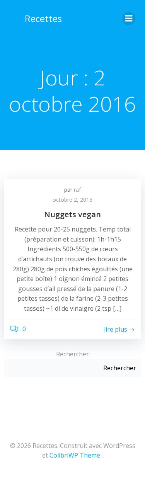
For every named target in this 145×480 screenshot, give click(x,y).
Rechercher (72, 354)
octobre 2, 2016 (72, 199)
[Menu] (128, 18)
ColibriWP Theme (74, 455)
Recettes (43, 18)
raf (77, 189)
